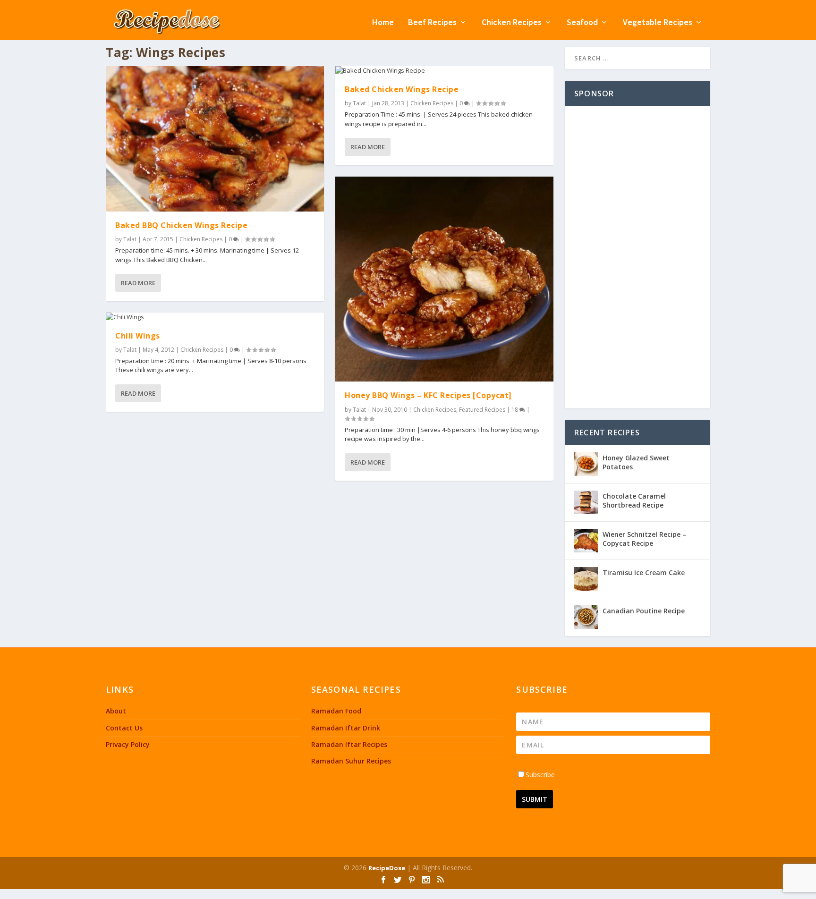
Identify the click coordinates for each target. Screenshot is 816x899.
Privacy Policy (128, 744)
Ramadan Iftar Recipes (349, 744)
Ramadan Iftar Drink (345, 727)
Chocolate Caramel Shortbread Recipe (634, 500)
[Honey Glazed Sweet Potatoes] (586, 464)
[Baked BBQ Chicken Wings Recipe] (215, 139)
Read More (138, 283)
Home (383, 22)
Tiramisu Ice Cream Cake (644, 572)
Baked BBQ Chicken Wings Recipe (181, 225)
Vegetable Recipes (657, 22)
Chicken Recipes (512, 22)
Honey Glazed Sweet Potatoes (636, 462)
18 (515, 410)
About (116, 710)
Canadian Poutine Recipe (644, 610)
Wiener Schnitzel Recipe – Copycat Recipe (644, 538)
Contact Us (124, 727)
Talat (129, 239)
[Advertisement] (637, 257)
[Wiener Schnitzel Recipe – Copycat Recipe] (586, 540)
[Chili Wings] (215, 317)
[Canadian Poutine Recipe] (586, 617)
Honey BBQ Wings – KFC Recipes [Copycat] (428, 395)
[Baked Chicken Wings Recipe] (444, 71)
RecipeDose (386, 868)
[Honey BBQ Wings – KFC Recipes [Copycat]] (444, 279)
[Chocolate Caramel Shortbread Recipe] (586, 502)
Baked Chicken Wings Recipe (402, 89)
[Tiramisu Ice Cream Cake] (586, 579)
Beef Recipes (432, 22)
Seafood (582, 22)
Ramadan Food (336, 710)
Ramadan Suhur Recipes (351, 760)
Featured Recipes (482, 410)
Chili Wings (137, 336)
